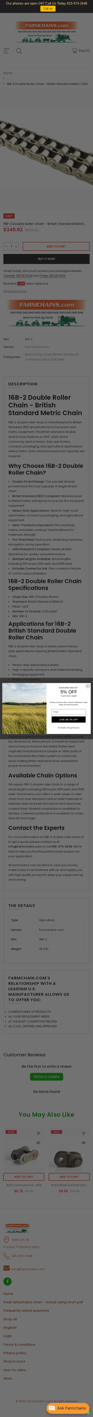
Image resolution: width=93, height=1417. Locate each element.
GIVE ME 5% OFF (68, 719)
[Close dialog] (88, 686)
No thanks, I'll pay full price (68, 728)
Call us (48, 8)
